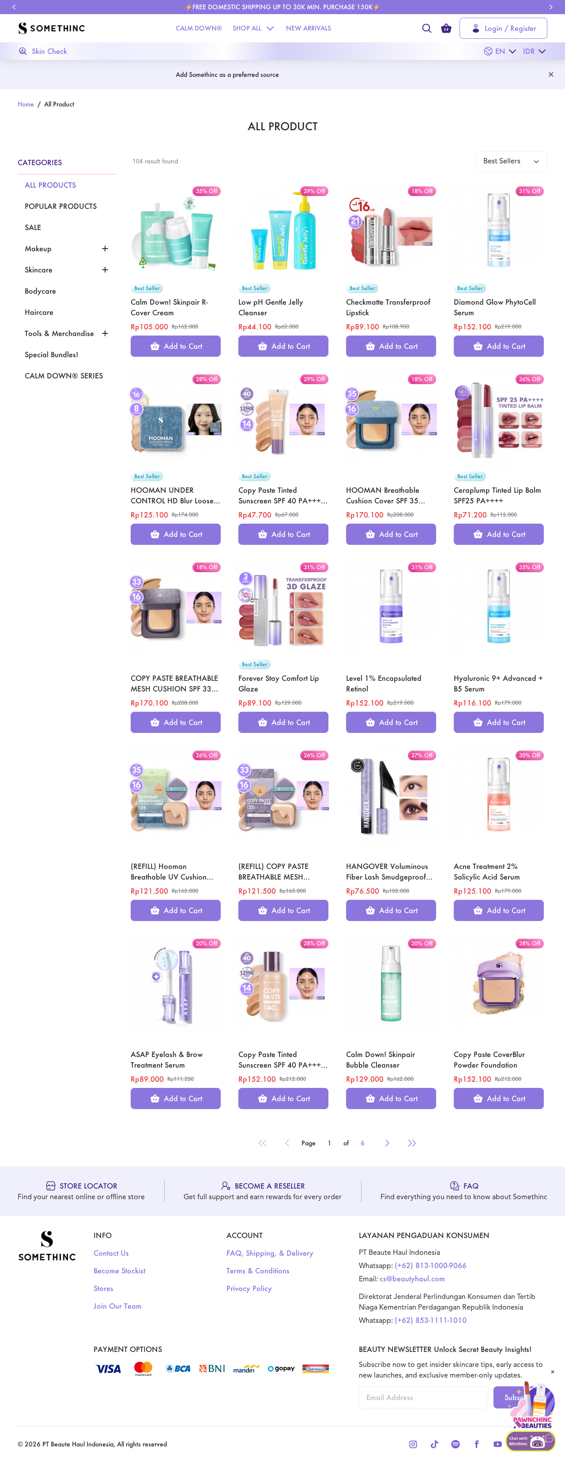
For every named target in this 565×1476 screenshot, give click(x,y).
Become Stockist (119, 1270)
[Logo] (52, 28)
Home (26, 104)
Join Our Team (118, 1305)
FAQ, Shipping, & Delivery (269, 1252)
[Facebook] (477, 1444)
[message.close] (552, 1372)
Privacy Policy (249, 1288)
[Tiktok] (434, 1444)
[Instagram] (413, 1444)
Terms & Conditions (258, 1270)
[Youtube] (498, 1444)
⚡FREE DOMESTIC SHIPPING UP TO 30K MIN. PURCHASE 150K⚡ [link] (282, 7)
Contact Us (111, 1252)
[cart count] (446, 28)
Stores (103, 1288)
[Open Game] (531, 1405)
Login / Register (510, 28)
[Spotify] (455, 1444)
